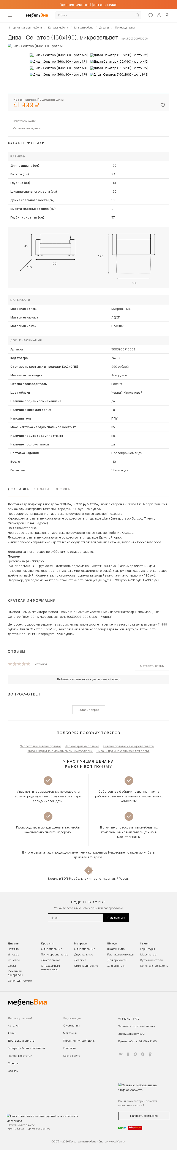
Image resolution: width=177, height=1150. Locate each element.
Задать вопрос (89, 710)
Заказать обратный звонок (136, 1026)
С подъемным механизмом (50, 967)
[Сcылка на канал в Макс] (135, 1054)
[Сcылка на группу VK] (120, 1054)
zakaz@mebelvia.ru (131, 1034)
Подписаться (116, 917)
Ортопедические (20, 980)
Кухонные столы (151, 960)
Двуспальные (50, 960)
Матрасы (80, 943)
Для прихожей (117, 960)
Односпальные (51, 949)
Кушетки (14, 960)
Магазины (70, 1033)
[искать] (137, 15)
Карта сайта (71, 1056)
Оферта (13, 1063)
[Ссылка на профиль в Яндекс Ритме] (150, 1054)
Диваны (13, 943)
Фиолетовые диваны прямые (40, 746)
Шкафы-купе (116, 949)
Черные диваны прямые (82, 746)
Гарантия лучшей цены (79, 1040)
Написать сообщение (144, 1116)
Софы (12, 966)
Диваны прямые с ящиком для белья (123, 751)
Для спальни (116, 966)
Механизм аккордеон (15, 973)
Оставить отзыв (152, 666)
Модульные (148, 954)
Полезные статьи (20, 1056)
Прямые (13, 949)
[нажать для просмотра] (58, 55)
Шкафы (112, 943)
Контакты (69, 1048)
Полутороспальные (54, 954)
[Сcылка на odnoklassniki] (128, 1054)
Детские (80, 960)
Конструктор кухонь (154, 966)
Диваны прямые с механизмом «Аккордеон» (60, 751)
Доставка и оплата (21, 1040)
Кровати (47, 943)
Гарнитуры (147, 949)
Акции (12, 1033)
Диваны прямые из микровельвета (128, 746)
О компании (71, 1025)
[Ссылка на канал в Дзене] (142, 1054)
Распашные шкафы (120, 954)
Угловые (13, 954)
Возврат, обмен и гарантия (26, 1048)
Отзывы (13, 1071)
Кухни (144, 943)
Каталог (13, 1025)
